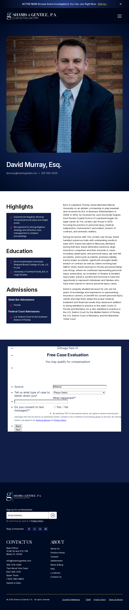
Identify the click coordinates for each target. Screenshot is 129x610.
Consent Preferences (71, 600)
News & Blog (57, 565)
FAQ (53, 569)
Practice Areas (58, 552)
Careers (54, 556)
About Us (55, 548)
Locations (55, 573)
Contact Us (56, 577)
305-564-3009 (49, 173)
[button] (119, 16)
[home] (31, 16)
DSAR (88, 600)
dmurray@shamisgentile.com (21, 173)
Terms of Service (116, 600)
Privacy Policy (37, 521)
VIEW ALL (102, 4)
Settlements (57, 560)
